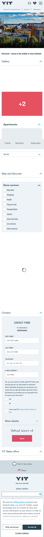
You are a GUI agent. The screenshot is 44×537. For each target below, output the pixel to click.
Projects (7, 143)
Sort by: (6, 154)
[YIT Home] (7, 3)
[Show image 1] (22, 80)
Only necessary (12, 527)
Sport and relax (12, 219)
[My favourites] (34, 3)
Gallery (5, 61)
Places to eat (11, 204)
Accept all (32, 527)
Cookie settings (22, 533)
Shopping (10, 195)
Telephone (9, 359)
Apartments (19, 143)
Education (10, 190)
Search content (22, 489)
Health (9, 199)
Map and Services (12, 173)
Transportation (12, 209)
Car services (11, 224)
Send (22, 438)
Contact (6, 312)
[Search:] (40, 494)
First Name (9, 336)
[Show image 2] (22, 104)
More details (12, 420)
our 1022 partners (18, 502)
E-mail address (11, 370)
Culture (9, 214)
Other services (12, 228)
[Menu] (40, 3)
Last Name (9, 348)
